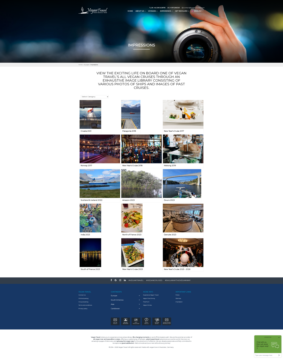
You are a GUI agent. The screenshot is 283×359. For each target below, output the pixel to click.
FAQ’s (177, 295)
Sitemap (178, 298)
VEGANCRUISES (154, 280)
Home (80, 64)
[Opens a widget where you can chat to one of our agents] (267, 346)
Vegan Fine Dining (149, 298)
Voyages (152, 11)
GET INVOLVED (181, 11)
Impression (179, 302)
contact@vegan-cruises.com (194, 8)
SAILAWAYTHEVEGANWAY (178, 280)
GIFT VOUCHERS (136, 323)
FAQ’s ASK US (146, 323)
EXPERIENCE (165, 11)
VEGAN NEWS (157, 323)
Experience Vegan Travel (151, 295)
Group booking (83, 302)
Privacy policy (82, 308)
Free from (146, 302)
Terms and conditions (85, 305)
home (130, 11)
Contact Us (82, 295)
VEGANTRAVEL (137, 280)
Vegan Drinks (147, 305)
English (198, 11)
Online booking (83, 298)
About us (140, 11)
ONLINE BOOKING (125, 323)
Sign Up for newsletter (167, 323)
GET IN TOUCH (115, 323)
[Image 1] (90, 114)
